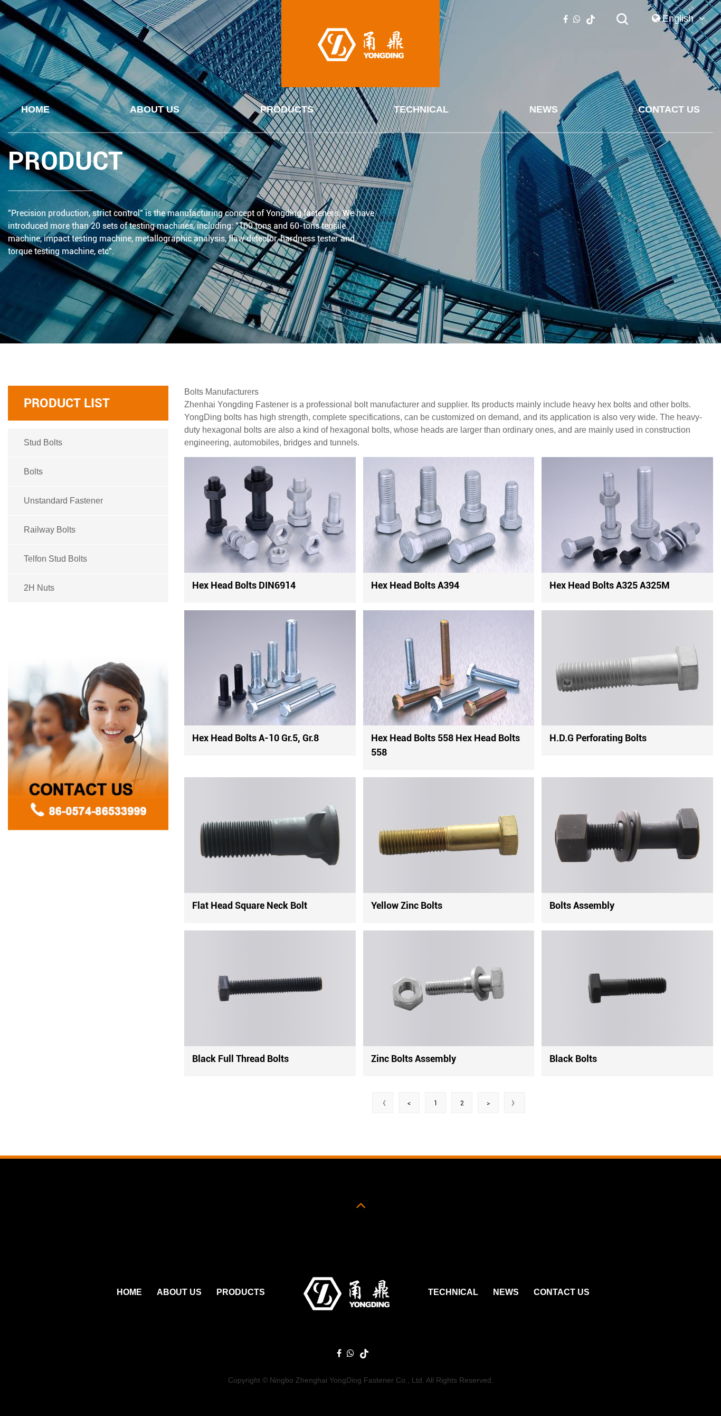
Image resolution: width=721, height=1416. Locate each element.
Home (35, 109)
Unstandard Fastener (63, 500)
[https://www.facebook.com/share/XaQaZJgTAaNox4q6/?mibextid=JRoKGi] (565, 19)
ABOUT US (154, 109)
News (543, 109)
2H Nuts (39, 587)
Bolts (33, 471)
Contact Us (669, 109)
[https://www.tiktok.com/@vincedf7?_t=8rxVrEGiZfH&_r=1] (590, 19)
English (679, 18)
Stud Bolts (43, 442)
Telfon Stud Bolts (55, 558)
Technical (421, 109)
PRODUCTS (287, 109)
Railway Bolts (49, 529)
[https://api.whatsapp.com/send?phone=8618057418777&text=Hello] (577, 19)
